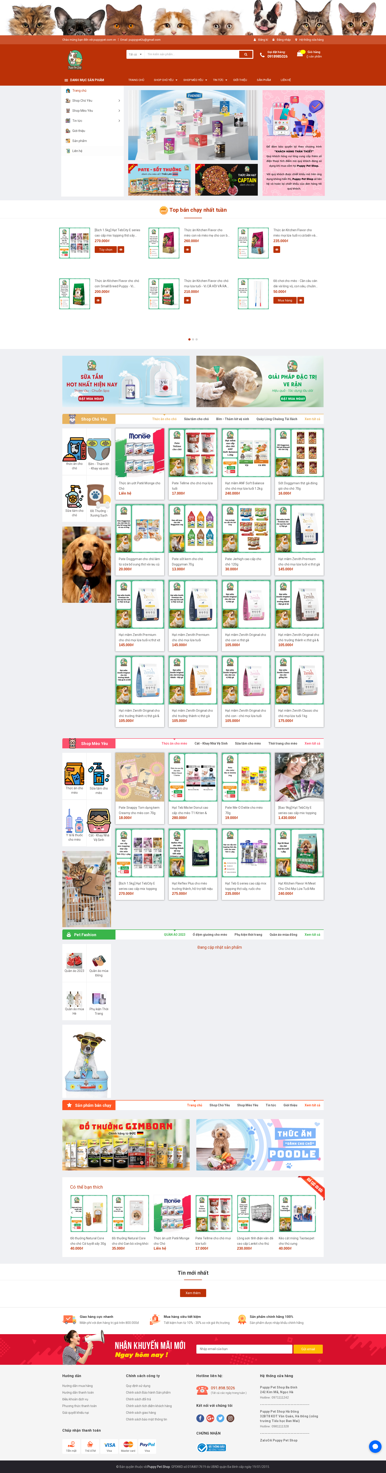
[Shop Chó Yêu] (86, 565)
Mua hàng (285, 300)
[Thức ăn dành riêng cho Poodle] (260, 1144)
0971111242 (280, 1397)
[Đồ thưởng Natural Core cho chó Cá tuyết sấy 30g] (89, 1213)
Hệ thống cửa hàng (311, 39)
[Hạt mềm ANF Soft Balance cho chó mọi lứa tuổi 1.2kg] (246, 452)
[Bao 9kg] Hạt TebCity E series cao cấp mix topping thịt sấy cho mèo (297, 813)
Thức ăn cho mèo (174, 743)
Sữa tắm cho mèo (248, 743)
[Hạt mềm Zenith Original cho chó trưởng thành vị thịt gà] (193, 680)
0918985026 (277, 56)
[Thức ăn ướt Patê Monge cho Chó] (139, 452)
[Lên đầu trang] (378, 1464)
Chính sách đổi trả (138, 1399)
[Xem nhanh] (120, 249)
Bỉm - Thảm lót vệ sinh (232, 419)
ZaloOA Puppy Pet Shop (279, 1440)
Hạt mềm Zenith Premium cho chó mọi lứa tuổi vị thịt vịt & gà (139, 640)
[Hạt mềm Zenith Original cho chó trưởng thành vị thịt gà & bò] (299, 604)
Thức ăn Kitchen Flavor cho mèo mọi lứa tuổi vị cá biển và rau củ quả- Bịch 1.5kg (294, 235)
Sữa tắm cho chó (196, 419)
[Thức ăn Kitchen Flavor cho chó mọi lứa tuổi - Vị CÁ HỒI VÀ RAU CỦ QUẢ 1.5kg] (164, 293)
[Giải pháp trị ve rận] (260, 381)
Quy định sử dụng (138, 1386)
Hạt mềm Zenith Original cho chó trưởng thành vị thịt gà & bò (298, 640)
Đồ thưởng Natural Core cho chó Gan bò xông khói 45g (130, 1243)
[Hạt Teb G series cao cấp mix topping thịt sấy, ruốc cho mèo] (246, 853)
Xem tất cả (312, 419)
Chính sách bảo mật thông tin (146, 1419)
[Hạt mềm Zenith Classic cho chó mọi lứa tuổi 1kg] (299, 680)
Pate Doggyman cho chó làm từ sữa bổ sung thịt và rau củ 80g (139, 564)
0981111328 (280, 1426)
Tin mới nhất (193, 1273)
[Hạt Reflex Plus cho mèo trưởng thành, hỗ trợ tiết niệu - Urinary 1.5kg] (193, 853)
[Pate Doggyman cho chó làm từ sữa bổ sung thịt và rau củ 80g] (139, 528)
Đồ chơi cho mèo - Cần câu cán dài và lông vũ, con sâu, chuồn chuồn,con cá (295, 286)
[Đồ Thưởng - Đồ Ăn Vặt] (126, 1144)
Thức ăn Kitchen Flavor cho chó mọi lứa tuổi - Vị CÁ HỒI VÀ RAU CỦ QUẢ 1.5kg (206, 286)
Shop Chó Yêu (220, 1105)
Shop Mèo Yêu (247, 1105)
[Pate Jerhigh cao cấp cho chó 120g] (246, 528)
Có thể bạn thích (86, 1187)
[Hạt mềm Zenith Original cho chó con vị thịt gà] (246, 604)
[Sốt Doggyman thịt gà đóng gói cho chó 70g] (299, 452)
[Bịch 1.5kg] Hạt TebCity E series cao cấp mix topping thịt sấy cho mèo (118, 235)
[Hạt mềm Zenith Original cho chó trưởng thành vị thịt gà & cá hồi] (139, 680)
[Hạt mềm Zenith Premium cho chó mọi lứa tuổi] (193, 604)
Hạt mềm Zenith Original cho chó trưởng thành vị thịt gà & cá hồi (139, 716)
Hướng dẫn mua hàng (77, 1386)
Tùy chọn (105, 249)
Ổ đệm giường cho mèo (210, 934)
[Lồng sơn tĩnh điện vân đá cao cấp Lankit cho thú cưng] (255, 1213)
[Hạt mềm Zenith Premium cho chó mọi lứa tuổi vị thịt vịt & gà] (139, 604)
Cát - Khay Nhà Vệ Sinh (211, 743)
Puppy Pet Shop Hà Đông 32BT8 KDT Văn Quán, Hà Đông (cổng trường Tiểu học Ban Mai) (289, 1416)
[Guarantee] (211, 1447)
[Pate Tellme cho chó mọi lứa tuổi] (193, 452)
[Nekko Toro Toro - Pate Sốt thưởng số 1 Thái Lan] (159, 179)
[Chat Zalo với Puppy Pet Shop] (375, 1446)
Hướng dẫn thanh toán (78, 1392)
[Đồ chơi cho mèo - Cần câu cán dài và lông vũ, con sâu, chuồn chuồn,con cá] (253, 293)
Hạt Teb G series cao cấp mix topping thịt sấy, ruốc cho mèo (245, 889)
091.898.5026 (223, 1388)
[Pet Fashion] (86, 1061)
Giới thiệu (290, 1105)
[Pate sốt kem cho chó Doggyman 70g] (193, 528)
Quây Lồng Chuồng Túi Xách (276, 419)
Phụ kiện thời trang (248, 934)
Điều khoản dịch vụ (75, 1399)
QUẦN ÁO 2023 (174, 934)
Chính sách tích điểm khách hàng (149, 1406)
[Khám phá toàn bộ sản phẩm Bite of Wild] (193, 125)
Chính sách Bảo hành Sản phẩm (148, 1392)
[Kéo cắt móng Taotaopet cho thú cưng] (297, 1213)
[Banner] (86, 889)
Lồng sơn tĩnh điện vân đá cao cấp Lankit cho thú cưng (255, 1243)
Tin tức (271, 1105)
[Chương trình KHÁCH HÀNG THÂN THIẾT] (293, 143)
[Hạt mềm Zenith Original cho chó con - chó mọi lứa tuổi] (246, 680)
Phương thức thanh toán (79, 1406)
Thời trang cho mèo (282, 743)
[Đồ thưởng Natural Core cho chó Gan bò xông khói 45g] (130, 1213)
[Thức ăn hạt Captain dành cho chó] (226, 179)
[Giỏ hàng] (300, 54)
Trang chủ (194, 1105)
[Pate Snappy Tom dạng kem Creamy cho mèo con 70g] (139, 777)
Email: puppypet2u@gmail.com (140, 39)
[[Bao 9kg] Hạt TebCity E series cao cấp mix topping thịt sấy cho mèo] (299, 777)
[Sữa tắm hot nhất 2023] (126, 381)
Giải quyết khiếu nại (75, 1412)
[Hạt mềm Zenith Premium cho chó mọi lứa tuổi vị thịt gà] (299, 528)
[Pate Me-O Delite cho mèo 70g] (246, 777)
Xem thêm (193, 1293)
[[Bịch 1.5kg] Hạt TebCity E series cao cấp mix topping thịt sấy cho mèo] (74, 243)
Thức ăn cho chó (164, 419)
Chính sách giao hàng (141, 1412)
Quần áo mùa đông (283, 934)
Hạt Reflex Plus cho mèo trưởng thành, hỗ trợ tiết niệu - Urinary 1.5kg (192, 889)
